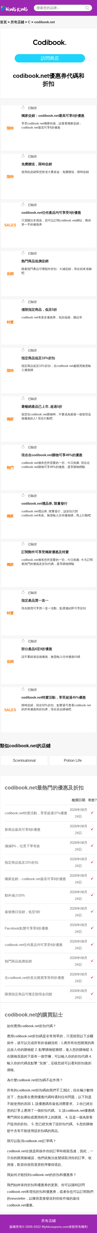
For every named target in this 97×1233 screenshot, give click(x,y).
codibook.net (44, 22)
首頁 (3, 22)
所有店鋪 (17, 22)
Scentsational (24, 760)
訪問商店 (50, 58)
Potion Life (73, 760)
